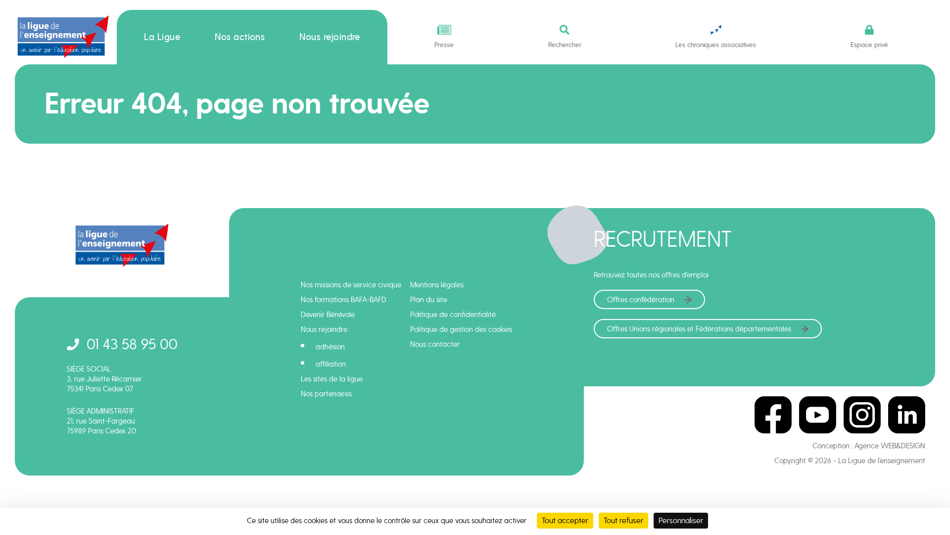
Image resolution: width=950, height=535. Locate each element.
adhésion (330, 346)
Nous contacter (435, 344)
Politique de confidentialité (453, 314)
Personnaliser (681, 520)
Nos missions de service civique (351, 284)
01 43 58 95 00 (132, 344)
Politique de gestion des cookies (461, 329)
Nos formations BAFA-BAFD (343, 299)
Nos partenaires (326, 393)
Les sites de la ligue (332, 378)
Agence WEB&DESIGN (890, 445)
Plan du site (428, 299)
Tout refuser (623, 520)
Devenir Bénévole (328, 314)
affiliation (331, 364)
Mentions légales (437, 284)
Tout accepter (565, 520)
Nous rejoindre (329, 37)
